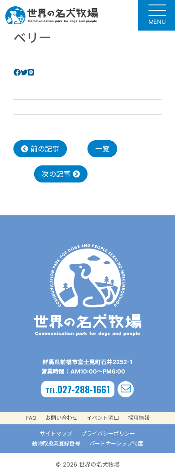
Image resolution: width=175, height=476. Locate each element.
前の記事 (43, 148)
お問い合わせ (61, 417)
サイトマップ (56, 433)
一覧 (102, 148)
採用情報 (138, 417)
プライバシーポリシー (108, 433)
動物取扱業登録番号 (56, 443)
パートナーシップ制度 (116, 443)
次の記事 (57, 173)
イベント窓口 (103, 417)
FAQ (31, 417)
